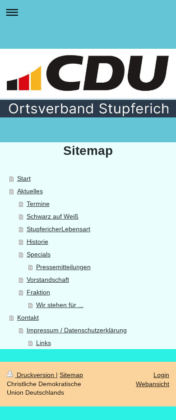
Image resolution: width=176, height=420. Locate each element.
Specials (39, 254)
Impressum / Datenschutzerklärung (77, 330)
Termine (38, 203)
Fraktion (38, 292)
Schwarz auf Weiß (53, 216)
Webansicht (152, 383)
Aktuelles (30, 191)
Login (161, 374)
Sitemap (71, 374)
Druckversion (35, 374)
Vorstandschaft (48, 279)
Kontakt (28, 317)
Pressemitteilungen (63, 267)
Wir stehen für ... (59, 304)
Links (43, 342)
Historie (37, 241)
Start (24, 178)
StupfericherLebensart (58, 229)
